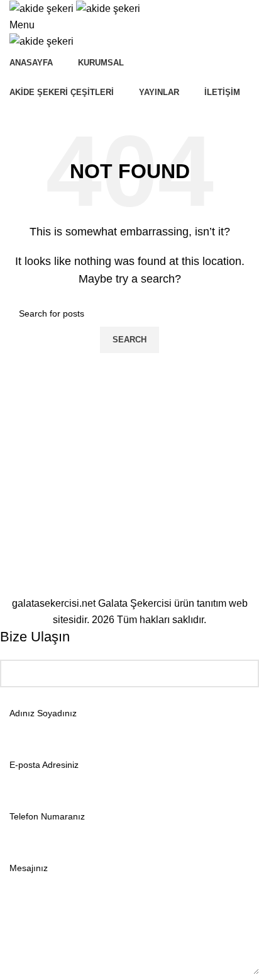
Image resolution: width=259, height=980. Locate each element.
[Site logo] (42, 8)
